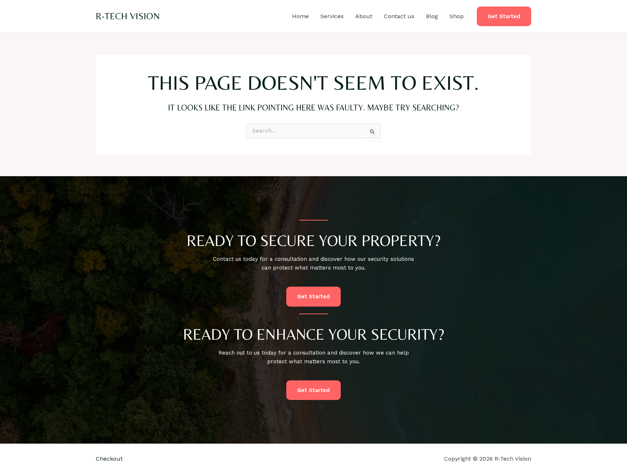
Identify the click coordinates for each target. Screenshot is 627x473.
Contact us (399, 16)
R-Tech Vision (128, 16)
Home (300, 16)
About (363, 16)
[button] (504, 17)
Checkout (109, 458)
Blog (432, 16)
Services (332, 16)
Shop (457, 16)
